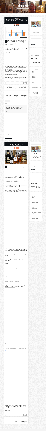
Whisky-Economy (22, 13)
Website (6, 131)
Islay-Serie (33, 78)
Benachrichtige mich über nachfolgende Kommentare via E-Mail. (12, 134)
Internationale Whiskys (35, 77)
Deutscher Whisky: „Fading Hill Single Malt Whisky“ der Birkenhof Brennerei (35, 62)
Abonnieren (33, 44)
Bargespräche (33, 71)
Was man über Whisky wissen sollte (36, 87)
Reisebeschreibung (34, 81)
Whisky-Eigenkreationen (35, 92)
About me (27, 13)
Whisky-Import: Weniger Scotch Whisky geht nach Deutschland (16, 96)
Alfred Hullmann (15, 22)
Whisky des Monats (34, 214)
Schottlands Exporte (34, 83)
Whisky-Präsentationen (35, 93)
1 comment (18, 22)
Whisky (11, 13)
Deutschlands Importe (34, 198)
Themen (33, 86)
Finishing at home (34, 76)
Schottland (16, 13)
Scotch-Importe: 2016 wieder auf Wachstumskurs (22, 88)
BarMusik (33, 72)
